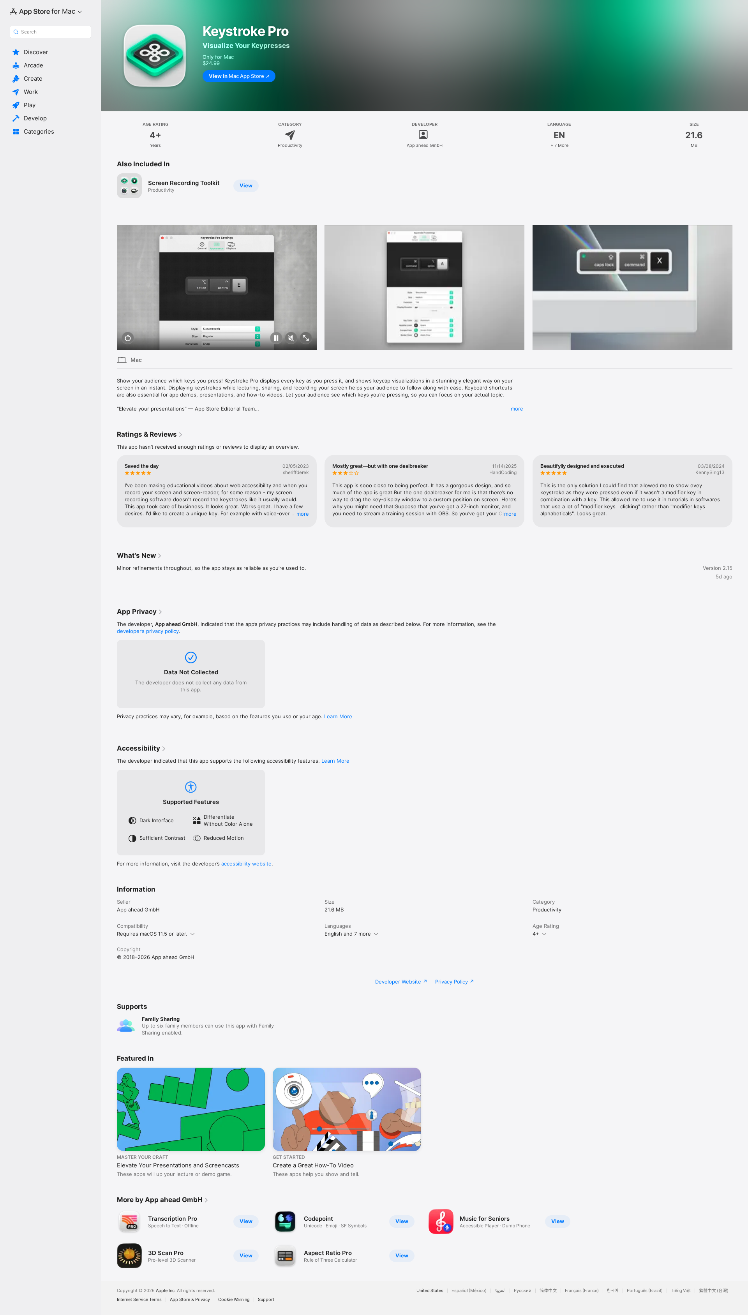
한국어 (613, 1291)
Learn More (338, 716)
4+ (536, 934)
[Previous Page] (109, 287)
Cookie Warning (234, 1299)
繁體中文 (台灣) (714, 1291)
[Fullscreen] (306, 338)
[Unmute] (291, 338)
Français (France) (582, 1291)
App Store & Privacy (190, 1299)
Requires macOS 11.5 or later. (152, 934)
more (517, 408)
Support (266, 1299)
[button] (50, 52)
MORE (302, 514)
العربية (500, 1291)
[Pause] (276, 338)
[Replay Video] (128, 338)
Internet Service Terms (139, 1299)
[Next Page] (740, 287)
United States (429, 1291)
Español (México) (469, 1291)
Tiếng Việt (681, 1291)
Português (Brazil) (645, 1291)
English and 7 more (348, 934)
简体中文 (548, 1291)
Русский (522, 1291)
